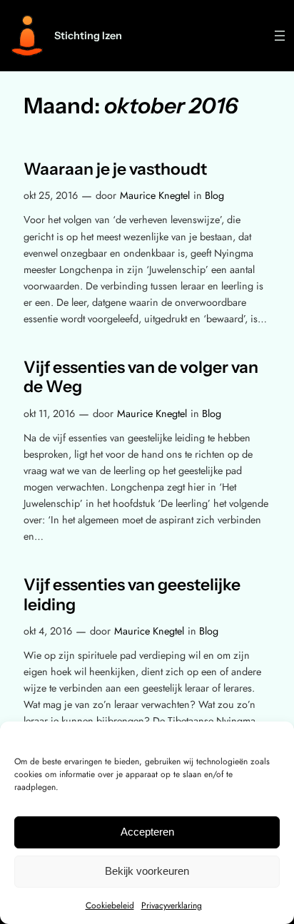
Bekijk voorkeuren (147, 871)
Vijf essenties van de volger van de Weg (141, 377)
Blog (214, 195)
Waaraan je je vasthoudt (115, 169)
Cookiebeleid (110, 905)
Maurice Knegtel (155, 195)
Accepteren (147, 832)
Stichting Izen (88, 35)
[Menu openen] (279, 35)
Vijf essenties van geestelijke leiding (132, 595)
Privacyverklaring (171, 905)
